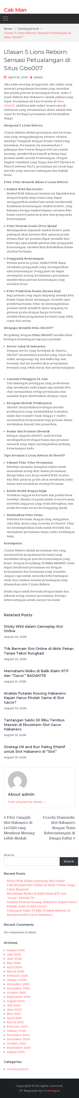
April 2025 (14, 1018)
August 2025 (16, 1001)
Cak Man (15, 10)
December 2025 (18, 984)
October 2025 (16, 992)
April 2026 (14, 967)
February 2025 (17, 1026)
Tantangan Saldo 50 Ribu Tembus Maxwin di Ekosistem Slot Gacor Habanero (34, 724)
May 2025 (14, 1014)
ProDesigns (51, 1090)
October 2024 (16, 1043)
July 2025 (14, 1005)
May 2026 (14, 963)
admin (38, 77)
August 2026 (16, 950)
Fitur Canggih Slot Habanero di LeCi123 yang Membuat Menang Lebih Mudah (19, 828)
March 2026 (15, 971)
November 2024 (18, 1039)
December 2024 (18, 1035)
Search (9, 855)
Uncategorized (17, 1069)
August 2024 (16, 1052)
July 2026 (14, 954)
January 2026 (16, 980)
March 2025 (15, 1022)
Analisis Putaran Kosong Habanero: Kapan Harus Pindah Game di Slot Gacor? (35, 698)
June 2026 (14, 958)
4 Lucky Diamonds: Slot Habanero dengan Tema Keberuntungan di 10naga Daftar (59, 828)
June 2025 (14, 1009)
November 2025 (18, 988)
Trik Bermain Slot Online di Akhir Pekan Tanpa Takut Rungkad (39, 651)
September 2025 (19, 997)
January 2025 (16, 1030)
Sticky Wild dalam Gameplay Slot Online (33, 628)
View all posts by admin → (27, 802)
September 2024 (19, 1047)
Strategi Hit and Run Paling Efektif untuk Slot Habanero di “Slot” (34, 749)
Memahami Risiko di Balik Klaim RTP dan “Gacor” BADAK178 (36, 673)
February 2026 (17, 975)
